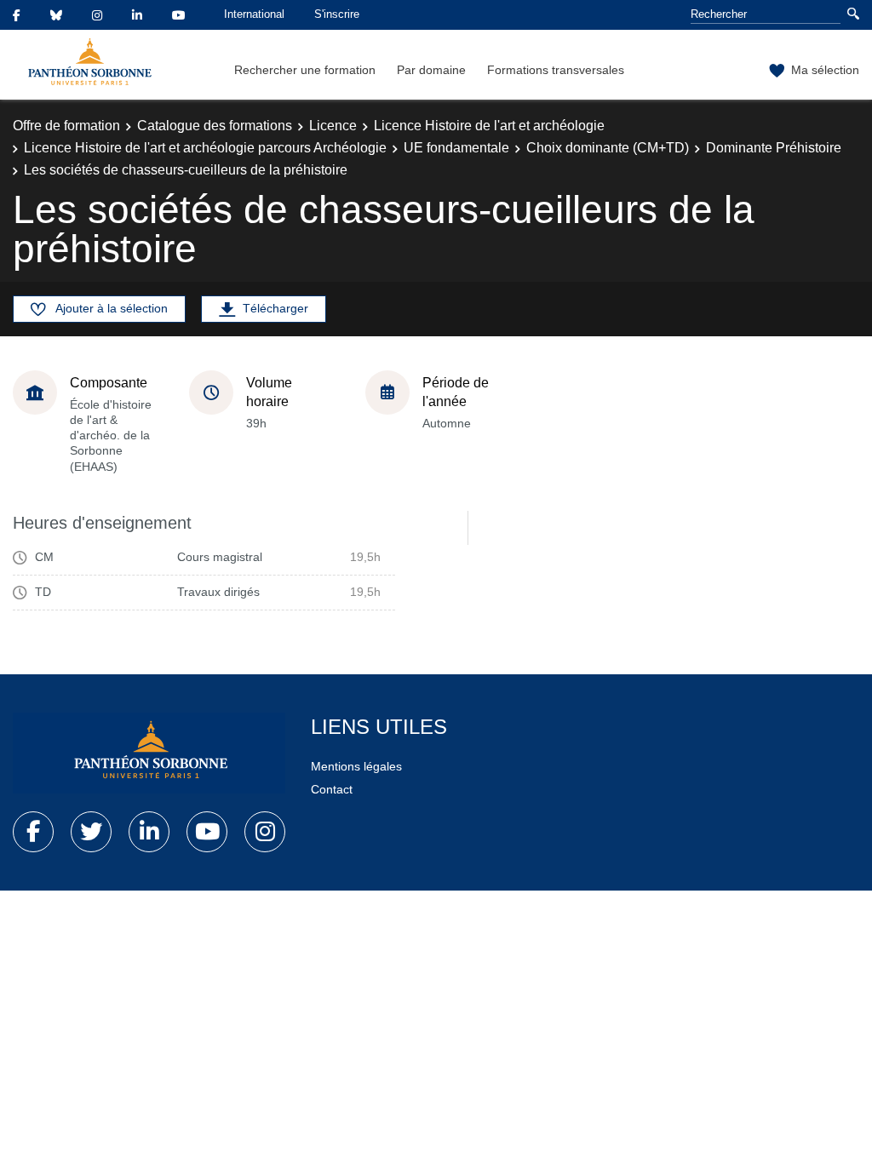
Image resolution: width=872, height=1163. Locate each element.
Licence (333, 125)
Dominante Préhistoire (773, 147)
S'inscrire (336, 14)
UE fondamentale (456, 147)
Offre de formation (66, 125)
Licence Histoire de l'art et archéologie (489, 125)
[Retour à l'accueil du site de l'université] (149, 753)
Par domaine (431, 70)
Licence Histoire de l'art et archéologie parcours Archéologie (205, 147)
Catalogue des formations (214, 125)
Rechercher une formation (305, 70)
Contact (332, 789)
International (254, 14)
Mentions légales (356, 766)
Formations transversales (555, 70)
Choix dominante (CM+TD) (607, 147)
